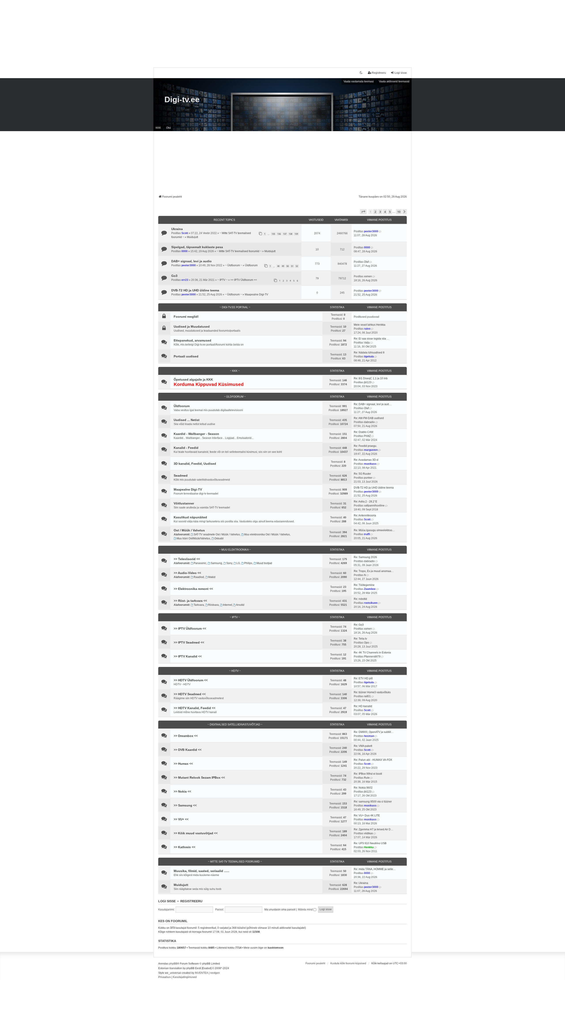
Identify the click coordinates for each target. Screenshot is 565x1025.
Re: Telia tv (360, 638)
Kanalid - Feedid (186, 447)
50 (287, 266)
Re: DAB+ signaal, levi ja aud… (373, 404)
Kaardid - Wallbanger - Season (196, 434)
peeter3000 (371, 231)
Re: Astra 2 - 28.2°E (365, 501)
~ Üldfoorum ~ (233, 265)
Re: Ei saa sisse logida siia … (371, 338)
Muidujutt (192, 237)
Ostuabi (219, 538)
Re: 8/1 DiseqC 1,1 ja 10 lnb (371, 378)
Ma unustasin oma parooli (280, 909)
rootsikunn (370, 602)
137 (284, 233)
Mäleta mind (305, 909)
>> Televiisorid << (187, 559)
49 (283, 266)
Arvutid (240, 604)
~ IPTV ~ (222, 279)
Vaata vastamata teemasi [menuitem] (359, 81)
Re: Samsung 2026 (365, 557)
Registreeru (191, 901)
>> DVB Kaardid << (188, 749)
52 (297, 266)
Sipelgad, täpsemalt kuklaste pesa (197, 247)
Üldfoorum (251, 265)
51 (292, 266)
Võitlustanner (184, 503)
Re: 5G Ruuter (362, 473)
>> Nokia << (182, 791)
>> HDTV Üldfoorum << (191, 680)
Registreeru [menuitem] (379, 72)
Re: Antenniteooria (365, 515)
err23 (184, 279)
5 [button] (390, 212)
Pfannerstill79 (372, 656)
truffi (367, 534)
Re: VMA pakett (363, 746)
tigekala (369, 356)
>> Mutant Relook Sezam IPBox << (199, 777)
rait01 (367, 696)
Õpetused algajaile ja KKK (193, 379)
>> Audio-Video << (187, 573)
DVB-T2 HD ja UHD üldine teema (195, 290)
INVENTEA (201, 972)
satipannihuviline (374, 505)
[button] (363, 211)
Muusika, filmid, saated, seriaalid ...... (201, 871)
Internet (227, 604)
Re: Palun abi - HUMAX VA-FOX (373, 759)
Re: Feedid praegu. (365, 445)
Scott (184, 233)
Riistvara (213, 604)
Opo (366, 642)
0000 (184, 251)
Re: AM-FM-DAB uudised (369, 418)
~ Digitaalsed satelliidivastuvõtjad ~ (234, 724)
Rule (367, 777)
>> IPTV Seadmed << (189, 642)
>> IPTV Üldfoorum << (243, 279)
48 (278, 266)
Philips (248, 563)
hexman (369, 736)
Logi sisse (167, 901)
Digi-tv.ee (182, 99)
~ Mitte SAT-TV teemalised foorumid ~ (239, 251)
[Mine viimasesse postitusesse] (380, 231)
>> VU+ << (181, 819)
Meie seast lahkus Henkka (369, 324)
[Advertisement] (282, 31)
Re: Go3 (359, 624)
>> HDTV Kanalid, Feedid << (194, 708)
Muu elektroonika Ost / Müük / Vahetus (267, 534)
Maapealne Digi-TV (256, 294)
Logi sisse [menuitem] (401, 72)
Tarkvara (199, 604)
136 (279, 233)
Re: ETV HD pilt (363, 678)
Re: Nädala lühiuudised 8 (369, 352)
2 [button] (375, 212)
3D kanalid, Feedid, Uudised (195, 463)
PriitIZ (367, 436)
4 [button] (385, 212)
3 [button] (380, 212)
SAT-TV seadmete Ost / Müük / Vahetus (217, 534)
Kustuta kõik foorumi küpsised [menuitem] (348, 963)
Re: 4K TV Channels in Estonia (372, 652)
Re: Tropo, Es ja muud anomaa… (374, 571)
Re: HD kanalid (363, 706)
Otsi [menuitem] (168, 127)
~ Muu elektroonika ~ (235, 549)
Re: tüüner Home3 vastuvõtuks (372, 692)
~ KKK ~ (235, 370)
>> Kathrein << (184, 847)
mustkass (370, 463)
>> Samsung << (185, 805)
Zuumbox (370, 589)
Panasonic (200, 563)
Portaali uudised (186, 356)
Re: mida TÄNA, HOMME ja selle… (375, 869)
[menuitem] (164, 977)
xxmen (368, 276)
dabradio (369, 422)
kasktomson (275, 947)
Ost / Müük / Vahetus (189, 530)
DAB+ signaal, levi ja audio (191, 261)
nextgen (215, 972)
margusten (371, 449)
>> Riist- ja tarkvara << (190, 600)
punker (368, 477)
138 (290, 233)
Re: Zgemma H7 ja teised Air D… (373, 829)
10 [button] (398, 212)
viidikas (368, 833)
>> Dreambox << (186, 736)
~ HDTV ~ (235, 670)
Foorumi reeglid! (186, 316)
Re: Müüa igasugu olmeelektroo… (374, 530)
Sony (229, 563)
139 (296, 233)
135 (273, 233)
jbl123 (367, 382)
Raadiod (199, 577)
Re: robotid (360, 598)
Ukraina (177, 229)
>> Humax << (183, 763)
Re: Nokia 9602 (363, 787)
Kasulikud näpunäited (190, 517)
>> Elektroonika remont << (193, 589)
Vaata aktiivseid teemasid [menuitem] (394, 81)
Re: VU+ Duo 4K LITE (367, 815)
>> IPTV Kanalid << (188, 656)
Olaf (366, 261)
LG (238, 563)
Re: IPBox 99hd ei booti (368, 773)
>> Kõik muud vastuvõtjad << (196, 833)
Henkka (369, 847)
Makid (211, 577)
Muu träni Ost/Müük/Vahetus (193, 538)
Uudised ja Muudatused (192, 326)
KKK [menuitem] (158, 127)
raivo (367, 328)
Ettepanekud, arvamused (192, 340)
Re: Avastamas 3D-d (366, 459)
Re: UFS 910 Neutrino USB (370, 843)
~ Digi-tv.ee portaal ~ (235, 307)
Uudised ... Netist (187, 420)
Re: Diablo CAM (363, 432)
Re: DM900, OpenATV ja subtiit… (374, 732)
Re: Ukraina (361, 883)
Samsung (216, 563)
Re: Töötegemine (364, 585)
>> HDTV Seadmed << (190, 694)
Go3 (174, 275)
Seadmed (181, 475)
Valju (367, 342)
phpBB (173, 963)
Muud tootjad (264, 563)
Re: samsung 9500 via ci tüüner (373, 801)
